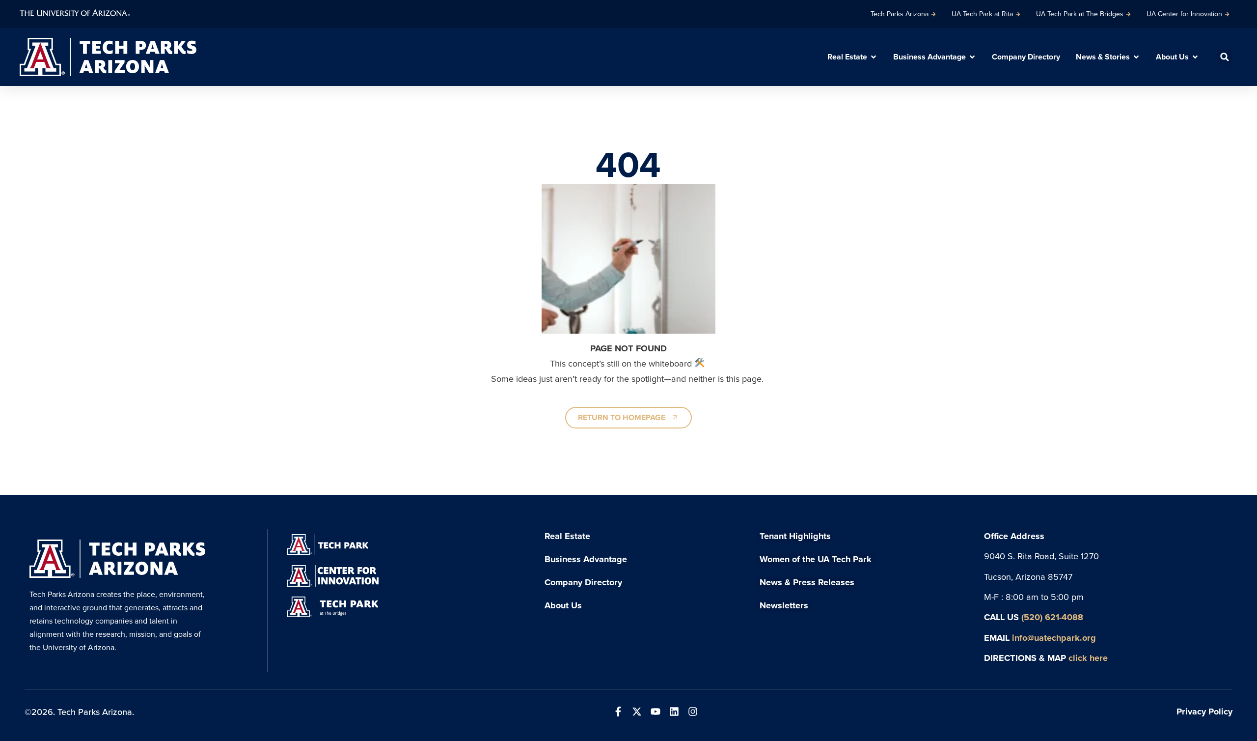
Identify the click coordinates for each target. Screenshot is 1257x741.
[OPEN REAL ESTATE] (873, 57)
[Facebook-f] (618, 711)
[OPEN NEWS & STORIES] (1136, 57)
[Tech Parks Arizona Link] (117, 558)
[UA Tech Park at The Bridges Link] (333, 607)
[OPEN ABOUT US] (1195, 57)
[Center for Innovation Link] (333, 575)
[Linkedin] (674, 711)
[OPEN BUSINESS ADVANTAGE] (972, 57)
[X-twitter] (637, 711)
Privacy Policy (1204, 711)
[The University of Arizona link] (75, 11)
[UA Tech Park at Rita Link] (327, 545)
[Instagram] (693, 711)
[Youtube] (655, 711)
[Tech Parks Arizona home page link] (108, 57)
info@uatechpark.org (1054, 637)
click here (1088, 657)
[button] (1224, 57)
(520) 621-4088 (1052, 617)
